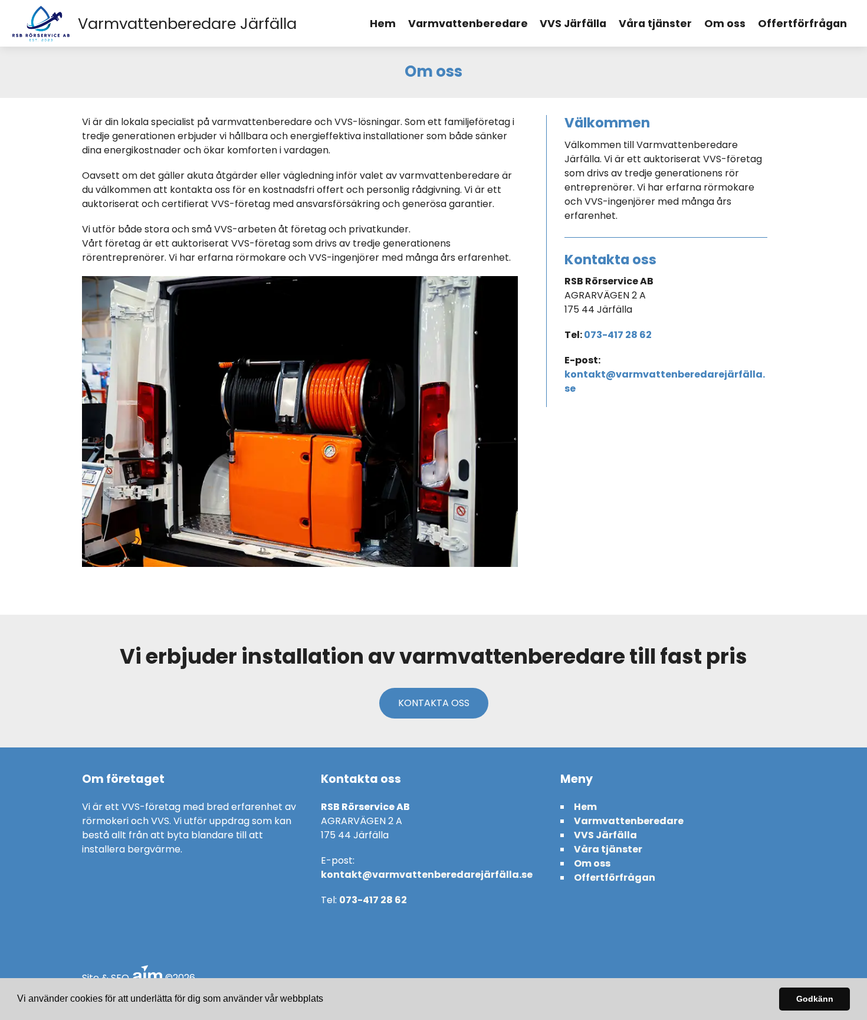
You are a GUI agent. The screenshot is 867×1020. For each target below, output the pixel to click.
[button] (327, 1000)
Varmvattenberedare (468, 24)
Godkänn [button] (814, 998)
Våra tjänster (655, 24)
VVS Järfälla (573, 24)
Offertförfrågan (802, 24)
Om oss (725, 24)
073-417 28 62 (618, 335)
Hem (383, 24)
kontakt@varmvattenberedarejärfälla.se (427, 874)
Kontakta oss (433, 703)
